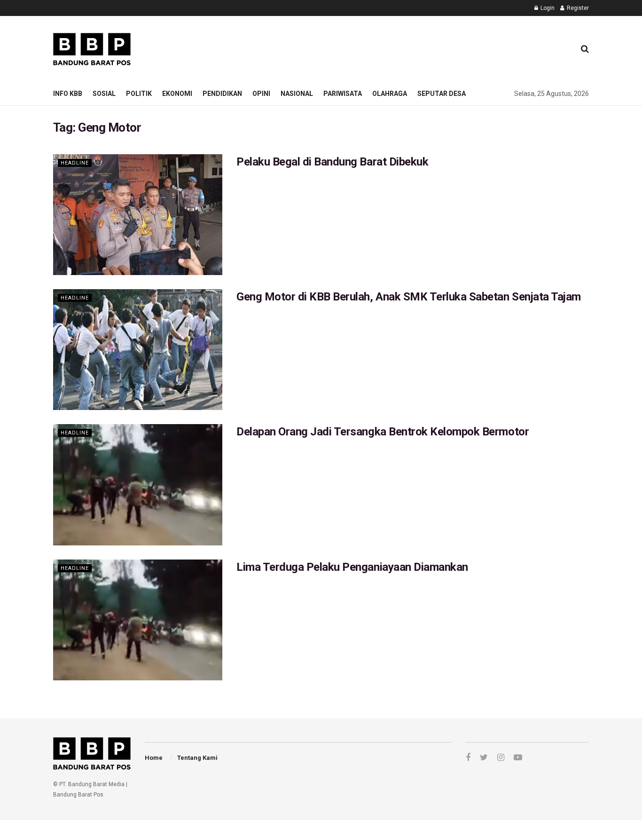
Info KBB (67, 93)
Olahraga (389, 93)
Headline (75, 163)
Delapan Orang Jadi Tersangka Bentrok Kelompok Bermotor (382, 431)
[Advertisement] (397, 47)
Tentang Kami (197, 757)
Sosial (104, 93)
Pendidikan (222, 93)
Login (547, 8)
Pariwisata (342, 93)
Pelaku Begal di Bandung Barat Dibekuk (332, 161)
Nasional (297, 93)
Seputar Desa (441, 93)
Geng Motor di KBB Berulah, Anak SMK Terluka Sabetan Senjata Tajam (408, 296)
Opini (261, 93)
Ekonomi (177, 93)
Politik (139, 93)
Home (154, 757)
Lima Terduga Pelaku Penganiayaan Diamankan (352, 567)
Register (577, 8)
